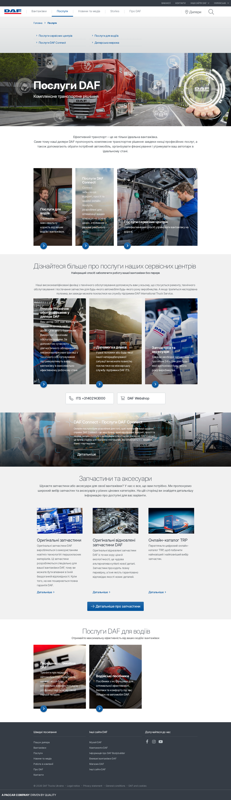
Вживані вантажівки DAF (102, 758)
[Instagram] (155, 742)
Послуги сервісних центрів (55, 35)
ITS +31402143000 (90, 398)
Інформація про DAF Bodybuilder (107, 753)
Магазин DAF (96, 763)
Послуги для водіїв (106, 35)
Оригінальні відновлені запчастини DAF (114, 542)
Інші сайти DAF (97, 769)
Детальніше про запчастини (117, 606)
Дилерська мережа (106, 42)
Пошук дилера (41, 742)
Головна (37, 22)
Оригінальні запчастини (59, 540)
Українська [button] (220, 3)
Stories (114, 11)
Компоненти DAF (98, 747)
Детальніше (44, 592)
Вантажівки (39, 11)
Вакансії (165, 3)
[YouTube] (162, 742)
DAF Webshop (138, 398)
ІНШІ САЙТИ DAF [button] (198, 3)
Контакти (180, 3)
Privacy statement (92, 785)
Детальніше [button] (86, 454)
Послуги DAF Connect (52, 42)
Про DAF (135, 11)
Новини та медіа (89, 11)
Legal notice (73, 785)
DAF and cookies (137, 785)
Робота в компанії (43, 763)
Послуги (65, 11)
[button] (43, 245)
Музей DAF (95, 742)
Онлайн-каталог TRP (168, 540)
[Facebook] (148, 742)
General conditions (115, 785)
